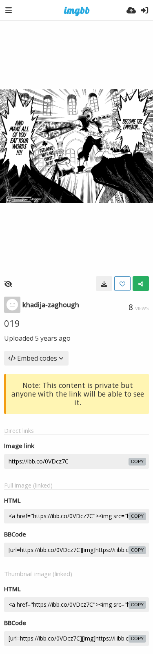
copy (137, 461)
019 (12, 323)
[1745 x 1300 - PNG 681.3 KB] (104, 283)
